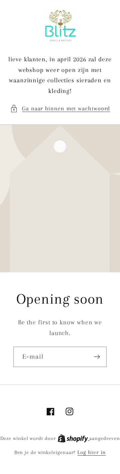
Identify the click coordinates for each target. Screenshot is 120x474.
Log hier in (91, 452)
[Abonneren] (96, 357)
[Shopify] (74, 438)
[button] (60, 108)
